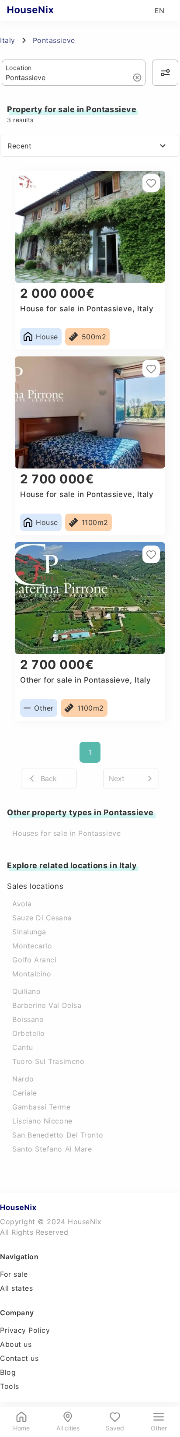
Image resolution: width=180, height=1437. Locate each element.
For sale (14, 1274)
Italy (7, 40)
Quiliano (26, 991)
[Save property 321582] (151, 368)
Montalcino (31, 973)
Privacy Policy (25, 1330)
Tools (9, 1386)
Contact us (19, 1358)
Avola (22, 903)
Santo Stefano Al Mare (52, 1149)
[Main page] (47, 11)
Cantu (22, 1047)
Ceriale (24, 1092)
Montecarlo (32, 945)
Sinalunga (29, 931)
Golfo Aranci (34, 959)
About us (15, 1344)
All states (16, 1288)
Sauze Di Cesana (42, 917)
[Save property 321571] (151, 554)
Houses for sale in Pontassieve (66, 833)
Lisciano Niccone (42, 1120)
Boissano (28, 1019)
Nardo (23, 1078)
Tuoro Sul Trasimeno (48, 1061)
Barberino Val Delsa (46, 1005)
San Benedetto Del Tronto (58, 1135)
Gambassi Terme (41, 1106)
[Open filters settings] (165, 73)
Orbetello (28, 1033)
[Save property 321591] (151, 183)
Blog (8, 1372)
